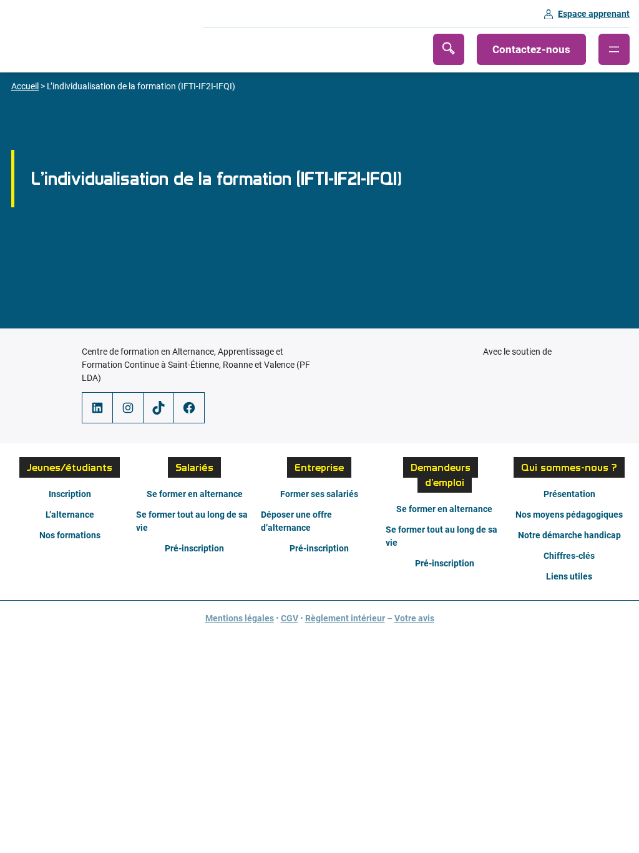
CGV (289, 618)
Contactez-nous (531, 49)
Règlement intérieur (345, 618)
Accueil (25, 86)
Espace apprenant (594, 14)
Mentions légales (239, 618)
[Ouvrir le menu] (614, 49)
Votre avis (414, 618)
